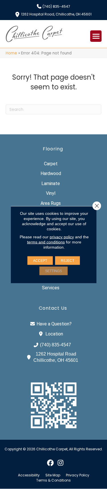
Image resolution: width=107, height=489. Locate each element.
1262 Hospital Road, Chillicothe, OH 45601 (56, 14)
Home (11, 53)
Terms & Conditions (53, 480)
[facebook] (51, 462)
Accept (40, 260)
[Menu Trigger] (96, 36)
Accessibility (29, 475)
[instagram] (60, 462)
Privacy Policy (77, 475)
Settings (53, 271)
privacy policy (62, 236)
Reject (67, 260)
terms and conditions (46, 241)
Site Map (52, 475)
